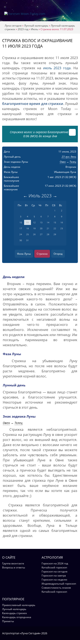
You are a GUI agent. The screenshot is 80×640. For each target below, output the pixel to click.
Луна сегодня (13, 25)
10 (20, 222)
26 (34, 234)
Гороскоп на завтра (54, 575)
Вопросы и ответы (13, 567)
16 (61, 222)
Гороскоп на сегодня (54, 571)
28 (48, 234)
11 (27, 222)
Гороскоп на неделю (54, 579)
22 (55, 228)
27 (41, 234)
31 (27, 240)
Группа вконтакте (13, 563)
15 (55, 222)
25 (27, 234)
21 (48, 228)
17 (20, 228)
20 (41, 228)
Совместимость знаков (56, 587)
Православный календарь (18, 605)
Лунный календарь (36, 25)
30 (20, 240)
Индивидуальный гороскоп (59, 583)
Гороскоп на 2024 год (55, 563)
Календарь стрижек (14, 613)
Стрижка (42, 254)
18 (27, 228)
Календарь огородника (16, 617)
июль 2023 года (57, 68)
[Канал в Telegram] (70, 633)
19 (34, 228)
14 (48, 222)
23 (61, 228)
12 (34, 222)
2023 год (23, 29)
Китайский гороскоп (54, 567)
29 (55, 234)
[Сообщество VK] (76, 633)
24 (20, 234)
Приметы (8, 621)
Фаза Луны (24, 254)
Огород (58, 254)
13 (41, 222)
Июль (34, 29)
